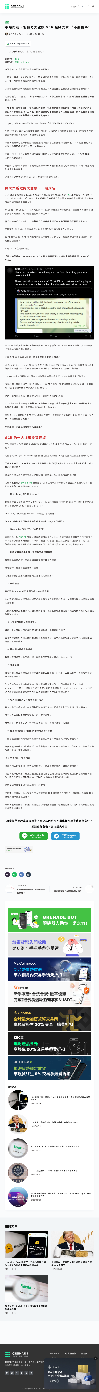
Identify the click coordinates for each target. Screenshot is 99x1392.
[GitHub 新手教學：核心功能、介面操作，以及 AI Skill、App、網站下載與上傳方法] (18, 1197)
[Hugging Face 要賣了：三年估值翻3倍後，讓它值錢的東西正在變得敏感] (18, 1100)
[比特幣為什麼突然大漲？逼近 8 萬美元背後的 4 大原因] (18, 1124)
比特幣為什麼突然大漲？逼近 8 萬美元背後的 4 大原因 (54, 1122)
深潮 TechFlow (22, 62)
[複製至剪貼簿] (28, 874)
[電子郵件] (7, 874)
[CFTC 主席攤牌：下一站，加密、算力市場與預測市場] (18, 1173)
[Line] (14, 874)
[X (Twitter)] (12, 1373)
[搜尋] (88, 6)
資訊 (7, 22)
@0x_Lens (26, 482)
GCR (17, 59)
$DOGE (22, 537)
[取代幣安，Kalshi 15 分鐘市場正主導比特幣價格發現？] (18, 1148)
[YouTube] (21, 1373)
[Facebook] (21, 874)
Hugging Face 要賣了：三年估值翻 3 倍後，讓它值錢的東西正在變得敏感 (25, 1264)
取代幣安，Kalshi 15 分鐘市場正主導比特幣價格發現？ (55, 1146)
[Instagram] (26, 1373)
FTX (69, 194)
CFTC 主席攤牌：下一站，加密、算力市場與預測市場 (54, 1170)
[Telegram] (17, 1373)
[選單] (93, 6)
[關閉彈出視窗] (96, 1358)
